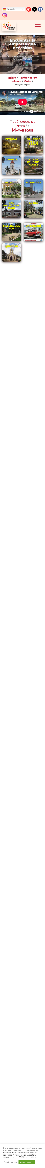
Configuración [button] (10, 1162)
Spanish (10, 9)
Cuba (28, 81)
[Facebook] (40, 9)
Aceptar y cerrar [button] (26, 1162)
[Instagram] (4, 15)
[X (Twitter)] (34, 9)
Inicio (12, 77)
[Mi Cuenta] (28, 9)
